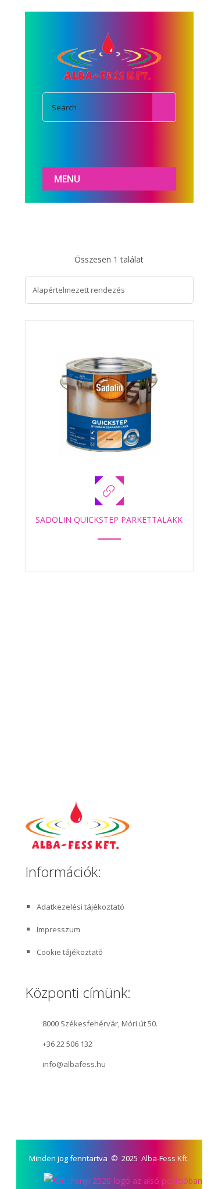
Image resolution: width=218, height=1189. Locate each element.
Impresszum (58, 929)
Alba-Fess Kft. (165, 1158)
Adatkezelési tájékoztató (80, 906)
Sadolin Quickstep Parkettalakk (109, 519)
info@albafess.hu (74, 1064)
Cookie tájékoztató (70, 952)
